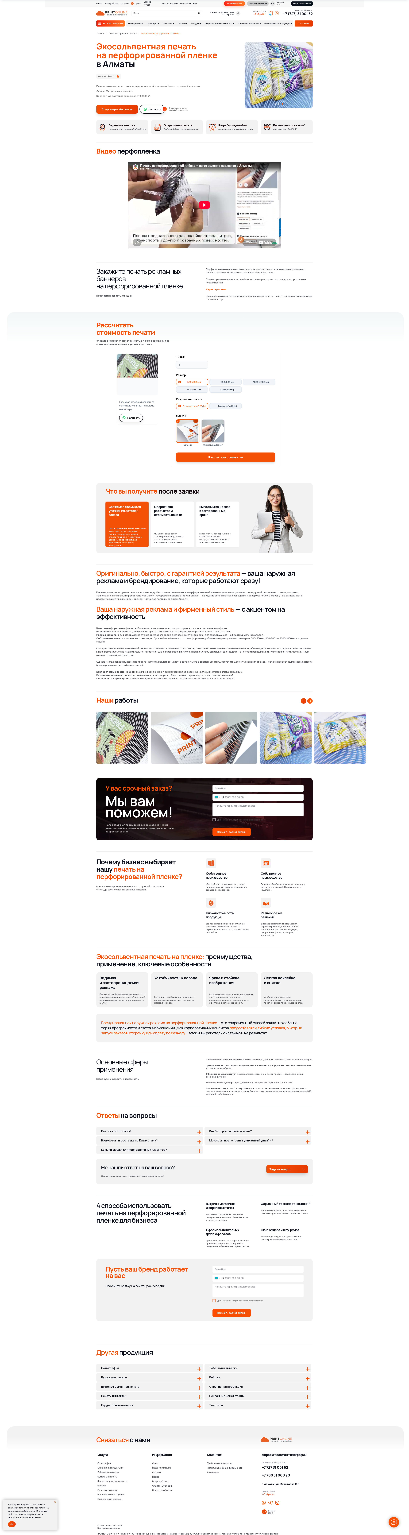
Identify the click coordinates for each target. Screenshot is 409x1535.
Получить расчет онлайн (231, 832)
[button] (302, 3)
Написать (155, 109)
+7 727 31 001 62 (275, 1467)
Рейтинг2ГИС (271, 1512)
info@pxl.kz (259, 14)
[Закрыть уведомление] (55, 1502)
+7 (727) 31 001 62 (298, 13)
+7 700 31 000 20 (276, 1475)
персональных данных (253, 820)
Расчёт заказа (259, 11)
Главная (101, 33)
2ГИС (279, 4)
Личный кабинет (234, 3)
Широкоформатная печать (123, 33)
